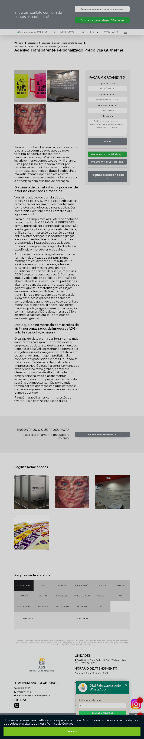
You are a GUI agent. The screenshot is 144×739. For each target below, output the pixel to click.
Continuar (72, 731)
